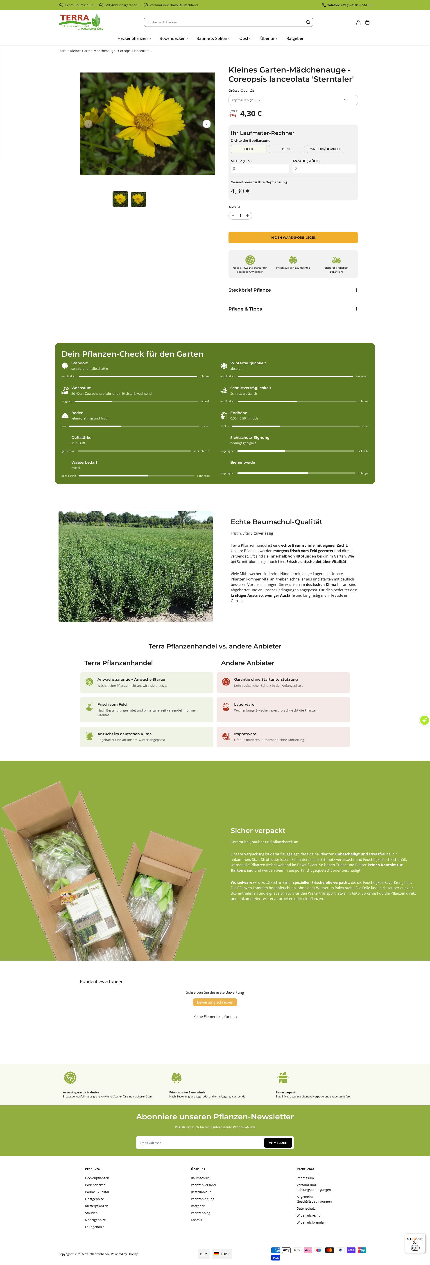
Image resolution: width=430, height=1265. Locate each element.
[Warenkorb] (367, 22)
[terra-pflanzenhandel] (81, 22)
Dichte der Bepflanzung (251, 140)
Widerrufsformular (311, 1222)
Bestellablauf (201, 1192)
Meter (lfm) (241, 161)
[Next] (206, 124)
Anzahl (234, 207)
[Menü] (422, 1236)
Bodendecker (173, 38)
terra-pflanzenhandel (96, 1254)
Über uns (269, 38)
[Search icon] (308, 22)
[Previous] (88, 124)
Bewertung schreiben (215, 1002)
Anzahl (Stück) (306, 161)
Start (62, 51)
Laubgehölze (94, 1227)
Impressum (305, 1178)
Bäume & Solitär (213, 38)
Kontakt (196, 1220)
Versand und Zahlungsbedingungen (314, 1187)
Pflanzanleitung (202, 1199)
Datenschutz (306, 1208)
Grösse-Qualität (241, 90)
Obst (244, 38)
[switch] (415, 1248)
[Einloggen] (358, 22)
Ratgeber (295, 38)
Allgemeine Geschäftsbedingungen (314, 1199)
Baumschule (200, 1178)
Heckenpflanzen (133, 38)
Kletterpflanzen (96, 1206)
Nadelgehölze (95, 1220)
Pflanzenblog (200, 1213)
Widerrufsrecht (308, 1215)
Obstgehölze (94, 1199)
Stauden (91, 1213)
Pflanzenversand (203, 1185)
